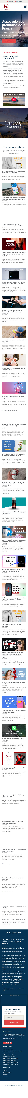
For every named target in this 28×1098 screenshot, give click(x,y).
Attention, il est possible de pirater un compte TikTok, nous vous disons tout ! (14, 397)
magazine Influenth (14, 153)
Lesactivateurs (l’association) (16, 922)
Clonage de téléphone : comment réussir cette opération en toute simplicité (12, 312)
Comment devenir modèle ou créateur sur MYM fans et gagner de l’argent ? (13, 282)
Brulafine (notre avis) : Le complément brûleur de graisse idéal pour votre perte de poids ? (13, 484)
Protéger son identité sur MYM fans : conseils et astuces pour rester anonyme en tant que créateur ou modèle (13, 655)
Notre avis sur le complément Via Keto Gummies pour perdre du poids (13, 454)
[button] (25, 6)
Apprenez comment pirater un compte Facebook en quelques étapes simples (13, 198)
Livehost (5, 87)
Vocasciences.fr (19, 988)
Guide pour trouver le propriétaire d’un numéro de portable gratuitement (13, 598)
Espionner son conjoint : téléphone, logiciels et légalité (13, 795)
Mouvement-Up (15, 80)
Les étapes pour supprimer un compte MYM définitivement (13, 767)
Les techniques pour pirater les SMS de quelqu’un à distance (14, 711)
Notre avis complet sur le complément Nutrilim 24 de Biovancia (13, 171)
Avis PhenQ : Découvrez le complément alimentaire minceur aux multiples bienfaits (14, 541)
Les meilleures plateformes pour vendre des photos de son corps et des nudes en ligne (14, 254)
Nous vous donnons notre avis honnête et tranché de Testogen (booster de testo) (14, 426)
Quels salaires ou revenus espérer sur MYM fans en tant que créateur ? (13, 683)
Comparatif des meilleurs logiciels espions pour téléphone (12, 822)
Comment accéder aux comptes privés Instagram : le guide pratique (13, 570)
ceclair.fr (4, 990)
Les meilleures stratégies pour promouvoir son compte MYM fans (12, 225)
